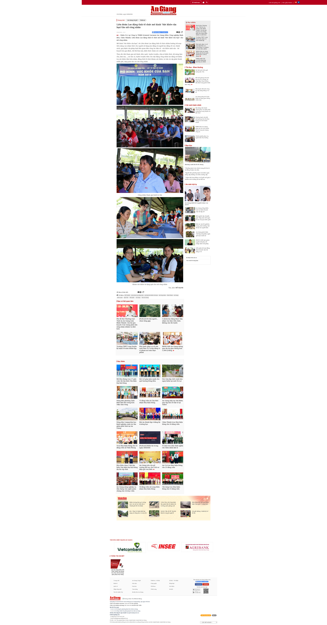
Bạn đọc (189, 145)
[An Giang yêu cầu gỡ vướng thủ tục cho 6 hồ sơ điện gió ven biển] (149, 457)
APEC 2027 (120, 297)
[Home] (203, 2)
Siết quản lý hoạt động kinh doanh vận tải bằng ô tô (203, 249)
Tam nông (135, 589)
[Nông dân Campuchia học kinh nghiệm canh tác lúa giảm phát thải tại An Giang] (127, 414)
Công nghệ (154, 583)
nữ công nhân (162, 295)
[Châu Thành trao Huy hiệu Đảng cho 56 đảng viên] (172, 414)
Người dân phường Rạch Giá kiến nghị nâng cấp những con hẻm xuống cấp (197, 173)
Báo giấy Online (287, 2)
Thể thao (153, 586)
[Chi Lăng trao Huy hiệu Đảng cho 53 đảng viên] (172, 478)
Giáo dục (134, 583)
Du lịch (171, 589)
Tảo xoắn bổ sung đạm (192, 260)
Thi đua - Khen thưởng (194, 67)
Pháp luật (171, 583)
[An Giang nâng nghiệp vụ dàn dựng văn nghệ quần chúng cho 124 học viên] (127, 478)
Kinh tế (115, 583)
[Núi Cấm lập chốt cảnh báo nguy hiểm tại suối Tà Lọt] (172, 371)
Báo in (214, 615)
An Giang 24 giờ (132, 20)
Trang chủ (121, 20)
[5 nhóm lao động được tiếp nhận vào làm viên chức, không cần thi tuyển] (172, 310)
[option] (130, 547)
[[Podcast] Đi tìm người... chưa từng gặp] (149, 310)
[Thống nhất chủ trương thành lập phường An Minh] (190, 61)
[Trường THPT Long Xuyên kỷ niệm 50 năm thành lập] (127, 338)
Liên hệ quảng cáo (274, 2)
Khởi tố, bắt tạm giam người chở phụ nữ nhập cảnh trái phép (202, 241)
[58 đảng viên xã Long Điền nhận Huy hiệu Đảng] (149, 478)
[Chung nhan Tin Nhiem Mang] (131, 598)
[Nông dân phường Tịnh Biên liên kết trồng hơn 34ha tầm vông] (127, 392)
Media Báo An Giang (137, 592)
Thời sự (142, 20)
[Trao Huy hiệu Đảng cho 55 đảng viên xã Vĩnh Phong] (127, 437)
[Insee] (164, 546)
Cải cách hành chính (193, 105)
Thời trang (154, 589)
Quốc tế (116, 586)
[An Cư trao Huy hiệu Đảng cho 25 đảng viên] (172, 457)
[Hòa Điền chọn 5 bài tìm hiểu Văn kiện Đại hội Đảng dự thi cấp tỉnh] (127, 457)
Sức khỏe (171, 586)
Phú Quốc (132, 297)
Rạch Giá (126, 297)
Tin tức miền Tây (118, 592)
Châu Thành (170, 295)
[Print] (179, 32)
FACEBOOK (198, 584)
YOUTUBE (205, 584)
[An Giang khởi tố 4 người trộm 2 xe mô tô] (197, 194)
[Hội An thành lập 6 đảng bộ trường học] (149, 414)
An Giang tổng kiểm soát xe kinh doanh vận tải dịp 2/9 (202, 209)
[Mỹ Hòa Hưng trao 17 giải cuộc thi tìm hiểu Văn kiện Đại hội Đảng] (127, 371)
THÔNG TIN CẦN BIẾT (117, 556)
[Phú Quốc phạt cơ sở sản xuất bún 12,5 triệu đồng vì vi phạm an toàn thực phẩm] (149, 338)
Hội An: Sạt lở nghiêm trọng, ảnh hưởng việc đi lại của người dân (203, 225)
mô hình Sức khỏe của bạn (151, 295)
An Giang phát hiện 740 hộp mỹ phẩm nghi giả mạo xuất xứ (203, 233)
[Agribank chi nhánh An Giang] (197, 547)
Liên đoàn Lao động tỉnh (137, 295)
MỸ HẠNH (127, 295)
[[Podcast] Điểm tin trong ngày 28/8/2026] (149, 437)
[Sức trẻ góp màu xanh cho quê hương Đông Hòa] (149, 371)
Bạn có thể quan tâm (125, 301)
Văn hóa (134, 586)
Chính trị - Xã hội (155, 580)
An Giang (176, 295)
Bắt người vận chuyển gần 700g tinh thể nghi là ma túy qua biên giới (203, 217)
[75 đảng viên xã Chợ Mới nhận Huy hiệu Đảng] (149, 392)
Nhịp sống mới (117, 589)
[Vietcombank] (130, 547)
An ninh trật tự (191, 184)
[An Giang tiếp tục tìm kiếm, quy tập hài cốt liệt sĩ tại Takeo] (172, 392)
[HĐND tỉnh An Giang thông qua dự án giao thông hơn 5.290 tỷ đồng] (172, 338)
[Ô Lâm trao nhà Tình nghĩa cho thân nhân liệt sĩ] (172, 437)
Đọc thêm (121, 361)
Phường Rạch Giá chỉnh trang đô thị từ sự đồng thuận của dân (197, 169)
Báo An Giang (145, 297)
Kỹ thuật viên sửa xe (191, 257)
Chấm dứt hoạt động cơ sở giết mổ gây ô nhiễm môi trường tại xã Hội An (197, 178)
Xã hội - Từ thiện (173, 580)
